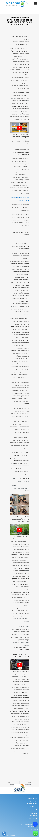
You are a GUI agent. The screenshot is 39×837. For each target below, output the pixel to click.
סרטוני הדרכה (33, 801)
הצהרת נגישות (33, 816)
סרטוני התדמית (21, 751)
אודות (35, 809)
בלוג (36, 821)
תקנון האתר (34, 813)
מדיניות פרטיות (33, 818)
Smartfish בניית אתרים (9, 835)
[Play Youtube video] (19, 127)
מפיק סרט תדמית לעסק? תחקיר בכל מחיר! (20, 488)
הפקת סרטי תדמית (32, 798)
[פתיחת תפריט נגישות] (35, 824)
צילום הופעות (33, 806)
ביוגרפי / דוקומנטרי (32, 804)
